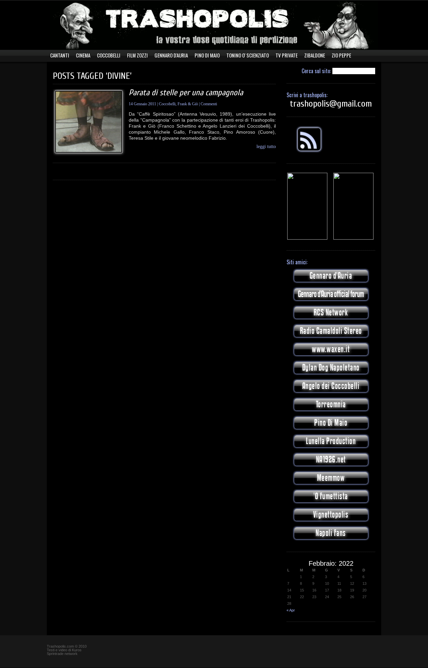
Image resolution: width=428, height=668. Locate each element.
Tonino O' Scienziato (247, 55)
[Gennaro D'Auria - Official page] (353, 238)
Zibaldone (314, 55)
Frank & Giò (188, 104)
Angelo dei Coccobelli (331, 386)
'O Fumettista (331, 496)
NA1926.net (331, 459)
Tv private (287, 55)
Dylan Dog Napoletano (331, 368)
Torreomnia (331, 404)
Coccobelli (108, 55)
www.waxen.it (331, 349)
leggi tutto (266, 146)
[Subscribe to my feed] (309, 151)
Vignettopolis (331, 515)
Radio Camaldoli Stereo (331, 331)
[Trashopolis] (307, 238)
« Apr (291, 610)
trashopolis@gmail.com (331, 103)
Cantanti (59, 55)
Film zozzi (137, 55)
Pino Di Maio (207, 55)
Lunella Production (331, 441)
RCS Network (331, 312)
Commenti (209, 104)
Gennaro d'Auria (331, 276)
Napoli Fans (331, 533)
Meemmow (331, 478)
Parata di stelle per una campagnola (186, 93)
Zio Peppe (341, 55)
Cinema (83, 55)
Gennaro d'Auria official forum (331, 294)
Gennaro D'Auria (171, 55)
